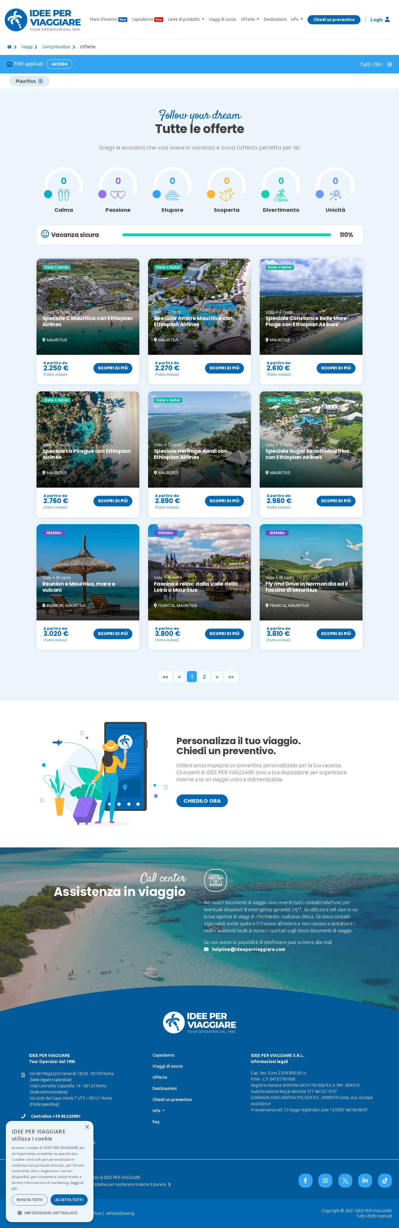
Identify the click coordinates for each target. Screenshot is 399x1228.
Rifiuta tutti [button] (30, 1199)
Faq (155, 1121)
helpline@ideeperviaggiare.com (248, 949)
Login (377, 19)
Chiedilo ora (202, 800)
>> (231, 677)
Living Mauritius (56, 46)
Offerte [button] (248, 19)
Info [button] (295, 19)
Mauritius (26, 81)
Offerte (159, 1077)
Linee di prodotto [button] (184, 19)
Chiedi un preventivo (334, 19)
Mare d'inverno (108, 19)
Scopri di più (113, 368)
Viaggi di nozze (222, 19)
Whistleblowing (120, 1213)
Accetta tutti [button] (69, 1199)
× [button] (87, 1127)
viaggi (26, 46)
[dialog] (49, 1171)
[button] (50, 1212)
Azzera (59, 64)
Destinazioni (275, 19)
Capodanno (147, 19)
